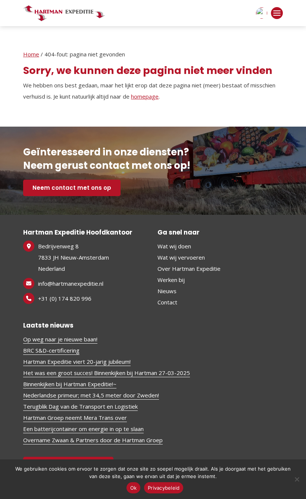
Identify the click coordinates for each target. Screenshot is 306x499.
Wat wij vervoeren (181, 257)
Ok (133, 488)
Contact (167, 302)
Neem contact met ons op (71, 188)
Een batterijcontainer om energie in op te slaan (83, 429)
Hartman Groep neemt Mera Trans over (75, 417)
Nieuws (167, 291)
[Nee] (296, 479)
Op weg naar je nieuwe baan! (60, 339)
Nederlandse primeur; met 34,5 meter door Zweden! (91, 395)
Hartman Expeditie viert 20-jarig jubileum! (77, 361)
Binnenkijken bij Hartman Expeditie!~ (69, 384)
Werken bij (171, 279)
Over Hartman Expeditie (189, 268)
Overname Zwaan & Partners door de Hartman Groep (93, 440)
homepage (145, 96)
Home (31, 54)
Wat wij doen (174, 246)
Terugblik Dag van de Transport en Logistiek (80, 406)
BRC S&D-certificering (51, 350)
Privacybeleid (163, 488)
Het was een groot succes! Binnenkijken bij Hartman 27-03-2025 (106, 372)
